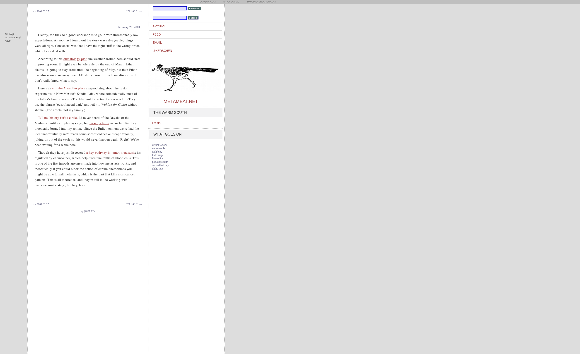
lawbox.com (207, 1)
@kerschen (162, 50)
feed (157, 34)
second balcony (160, 165)
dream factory (159, 144)
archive (159, 26)
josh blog (157, 151)
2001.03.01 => (134, 11)
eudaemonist (159, 148)
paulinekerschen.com (261, 1)
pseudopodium (160, 161)
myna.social (231, 1)
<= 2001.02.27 (41, 11)
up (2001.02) (88, 211)
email (157, 42)
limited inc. (158, 158)
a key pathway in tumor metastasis (110, 152)
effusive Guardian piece (68, 88)
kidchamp (157, 155)
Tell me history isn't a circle (57, 117)
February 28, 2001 (129, 27)
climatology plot (75, 58)
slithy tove (157, 168)
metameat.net (181, 101)
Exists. (157, 123)
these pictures (99, 123)
